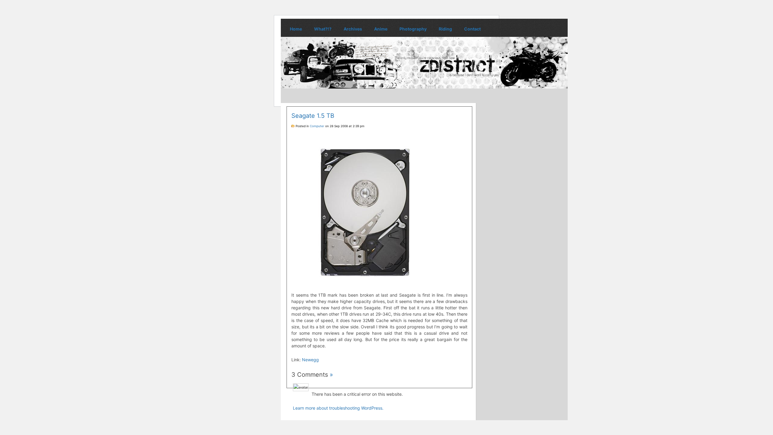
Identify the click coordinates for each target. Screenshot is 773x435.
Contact (472, 28)
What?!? (323, 28)
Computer (317, 126)
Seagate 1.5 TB (312, 115)
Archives (353, 28)
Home (296, 28)
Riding (445, 28)
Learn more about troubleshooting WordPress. (338, 408)
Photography (413, 28)
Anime (380, 28)
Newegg (310, 359)
